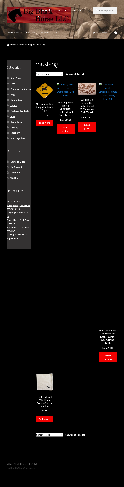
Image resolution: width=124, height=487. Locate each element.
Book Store (15, 78)
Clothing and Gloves (20, 89)
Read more (44, 122)
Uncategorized (17, 138)
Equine (13, 105)
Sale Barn (15, 132)
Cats (12, 83)
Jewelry (14, 127)
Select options (66, 129)
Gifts (12, 116)
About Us (30, 32)
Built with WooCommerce (21, 468)
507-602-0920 (13, 209)
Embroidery (16, 99)
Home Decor (16, 121)
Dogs (13, 94)
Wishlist (41, 17)
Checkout (76, 10)
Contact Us (13, 32)
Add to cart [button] (44, 418)
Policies (44, 32)
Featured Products (19, 110)
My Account (61, 10)
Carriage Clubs (45, 10)
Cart (57, 32)
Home (13, 44)
